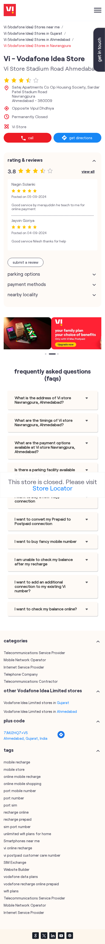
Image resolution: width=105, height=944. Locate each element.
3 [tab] (58, 354)
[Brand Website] (69, 935)
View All (88, 171)
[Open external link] (99, 70)
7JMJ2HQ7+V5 (16, 732)
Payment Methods (27, 284)
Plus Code (14, 720)
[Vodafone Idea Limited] (10, 10)
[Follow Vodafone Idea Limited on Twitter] (44, 935)
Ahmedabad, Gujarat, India (25, 738)
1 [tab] (46, 354)
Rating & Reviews (25, 160)
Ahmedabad (67, 711)
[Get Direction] (61, 737)
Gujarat (63, 702)
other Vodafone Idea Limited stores (43, 690)
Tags (8, 750)
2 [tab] (50, 354)
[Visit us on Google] (35, 935)
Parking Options (24, 274)
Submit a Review (25, 262)
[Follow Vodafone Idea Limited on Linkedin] (52, 935)
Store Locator (53, 488)
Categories (15, 640)
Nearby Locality (23, 294)
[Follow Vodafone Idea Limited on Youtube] (61, 935)
